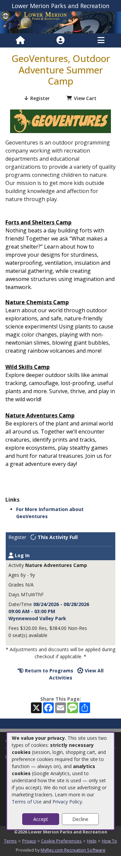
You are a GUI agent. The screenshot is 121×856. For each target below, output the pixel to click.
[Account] (60, 40)
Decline (80, 819)
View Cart (85, 98)
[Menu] (101, 40)
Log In (21, 555)
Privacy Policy (67, 801)
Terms (10, 841)
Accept (40, 819)
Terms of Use (27, 801)
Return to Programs (48, 670)
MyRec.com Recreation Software (73, 850)
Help (91, 841)
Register (40, 98)
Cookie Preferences (61, 841)
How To (109, 841)
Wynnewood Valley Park (37, 618)
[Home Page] (20, 40)
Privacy (29, 841)
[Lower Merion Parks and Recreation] (60, 22)
